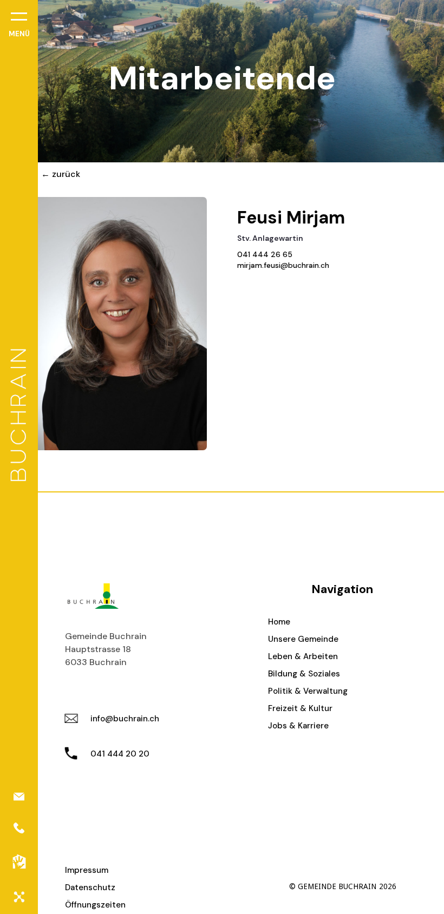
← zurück (60, 174)
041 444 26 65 (264, 254)
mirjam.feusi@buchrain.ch (283, 265)
